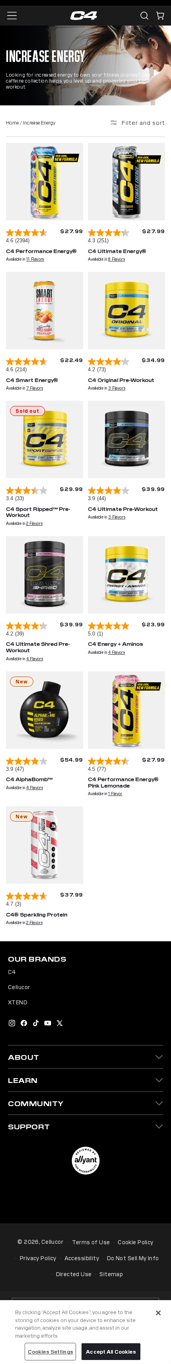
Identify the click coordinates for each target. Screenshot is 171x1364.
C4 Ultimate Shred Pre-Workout (38, 647)
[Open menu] (12, 16)
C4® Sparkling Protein (36, 914)
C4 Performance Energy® (41, 251)
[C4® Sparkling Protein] (44, 845)
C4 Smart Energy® (32, 380)
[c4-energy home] (83, 15)
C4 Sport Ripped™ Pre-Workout (38, 512)
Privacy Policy (38, 1257)
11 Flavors (35, 258)
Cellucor (19, 986)
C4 (12, 971)
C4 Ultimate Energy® (117, 251)
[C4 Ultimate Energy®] (126, 181)
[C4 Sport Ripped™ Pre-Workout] (44, 439)
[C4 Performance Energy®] (44, 181)
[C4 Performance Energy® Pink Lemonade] (126, 710)
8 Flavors (116, 258)
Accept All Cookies (111, 1351)
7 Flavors (34, 387)
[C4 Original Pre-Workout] (126, 310)
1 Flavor (115, 793)
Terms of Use (91, 1241)
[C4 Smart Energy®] (44, 310)
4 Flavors (34, 658)
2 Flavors (34, 523)
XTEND (17, 1002)
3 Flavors (116, 387)
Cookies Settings (50, 1351)
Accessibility (81, 1257)
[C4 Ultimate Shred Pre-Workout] (44, 575)
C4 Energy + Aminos (115, 644)
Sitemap (111, 1273)
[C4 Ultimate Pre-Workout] (126, 439)
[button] (160, 15)
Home (12, 122)
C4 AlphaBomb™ (29, 779)
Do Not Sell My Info (133, 1257)
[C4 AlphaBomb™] (44, 710)
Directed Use (74, 1273)
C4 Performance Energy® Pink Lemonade (123, 782)
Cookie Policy (135, 1241)
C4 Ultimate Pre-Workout (123, 509)
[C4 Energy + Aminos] (126, 575)
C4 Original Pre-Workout (121, 380)
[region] (85, 1332)
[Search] (144, 15)
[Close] (158, 1313)
